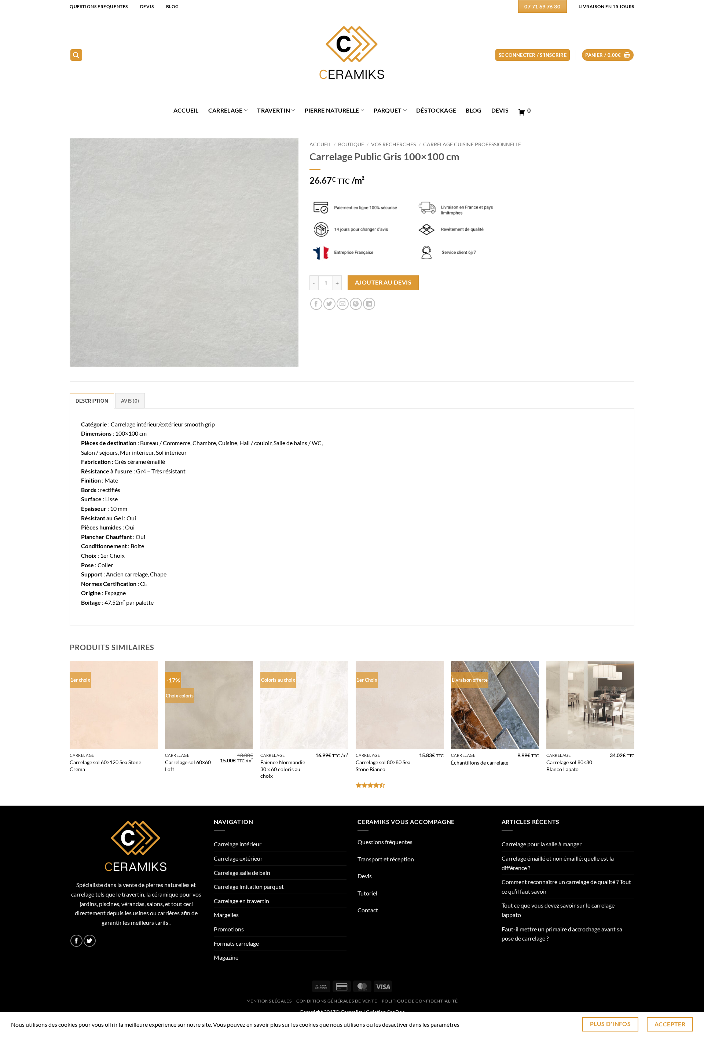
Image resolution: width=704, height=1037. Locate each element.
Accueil (320, 144)
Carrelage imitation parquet (249, 886)
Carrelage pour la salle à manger (542, 843)
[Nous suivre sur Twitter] (90, 941)
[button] (76, 55)
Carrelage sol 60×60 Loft (188, 765)
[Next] (633, 732)
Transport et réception (386, 858)
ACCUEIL (186, 110)
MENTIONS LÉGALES (269, 1001)
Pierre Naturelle (332, 110)
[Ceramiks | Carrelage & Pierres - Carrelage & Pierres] (352, 55)
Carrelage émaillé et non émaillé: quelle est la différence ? (558, 863)
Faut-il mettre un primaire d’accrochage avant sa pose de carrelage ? (562, 934)
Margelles (226, 914)
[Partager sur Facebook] (316, 304)
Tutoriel (367, 893)
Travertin (273, 110)
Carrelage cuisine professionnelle (472, 144)
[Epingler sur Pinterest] (356, 304)
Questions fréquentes (385, 841)
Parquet (388, 110)
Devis (500, 110)
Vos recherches (393, 144)
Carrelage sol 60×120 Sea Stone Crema (105, 765)
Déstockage (436, 110)
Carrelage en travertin (241, 900)
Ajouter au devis (383, 282)
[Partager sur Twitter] (329, 304)
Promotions (229, 929)
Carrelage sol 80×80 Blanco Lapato (569, 765)
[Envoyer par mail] (343, 304)
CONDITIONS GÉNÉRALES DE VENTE (336, 1001)
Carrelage (225, 110)
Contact (368, 909)
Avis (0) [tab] (130, 401)
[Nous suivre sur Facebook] (76, 941)
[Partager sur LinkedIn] (369, 304)
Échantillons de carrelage (479, 762)
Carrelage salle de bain (242, 872)
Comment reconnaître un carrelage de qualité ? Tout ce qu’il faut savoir (566, 886)
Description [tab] (92, 401)
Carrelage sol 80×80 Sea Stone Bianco (383, 765)
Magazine (226, 957)
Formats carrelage (236, 943)
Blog (473, 110)
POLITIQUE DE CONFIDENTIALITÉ (420, 1001)
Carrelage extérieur (238, 858)
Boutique (351, 144)
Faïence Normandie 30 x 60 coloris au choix (282, 769)
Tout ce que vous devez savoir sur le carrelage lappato (558, 910)
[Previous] (70, 732)
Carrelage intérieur (237, 843)
